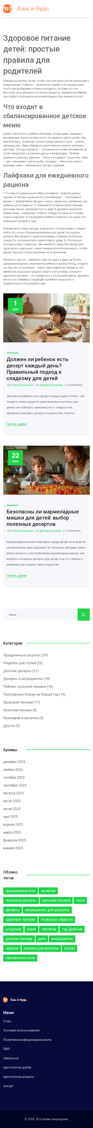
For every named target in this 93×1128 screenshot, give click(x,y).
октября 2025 (14, 777)
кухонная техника (56, 900)
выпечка (48, 891)
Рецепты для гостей (23, 663)
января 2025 (13, 848)
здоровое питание (20, 919)
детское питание (19, 939)
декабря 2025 (14, 762)
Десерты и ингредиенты (26, 679)
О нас (7, 1021)
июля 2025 (12, 801)
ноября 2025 (13, 770)
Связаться (11, 1058)
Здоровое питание (51, 385)
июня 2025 (12, 809)
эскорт (8, 1086)
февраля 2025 (14, 840)
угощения (13, 929)
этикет (69, 948)
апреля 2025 (13, 824)
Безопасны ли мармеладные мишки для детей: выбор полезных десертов (42, 518)
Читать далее (16, 424)
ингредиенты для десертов (47, 910)
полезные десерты (21, 900)
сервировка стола (20, 958)
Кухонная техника (20, 710)
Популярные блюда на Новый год (34, 694)
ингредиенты (62, 939)
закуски (12, 948)
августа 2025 (13, 793)
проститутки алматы (18, 1077)
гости (80, 900)
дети (42, 939)
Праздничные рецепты (25, 655)
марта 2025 (12, 832)
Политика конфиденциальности (27, 1039)
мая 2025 (10, 817)
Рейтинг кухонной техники (28, 687)
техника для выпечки (41, 948)
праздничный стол (20, 891)
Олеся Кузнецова (22, 385)
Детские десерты (50, 530)
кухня (31, 929)
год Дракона (72, 929)
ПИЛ (6, 1049)
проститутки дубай (17, 1067)
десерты (12, 910)
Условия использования (21, 1030)
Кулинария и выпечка (23, 718)
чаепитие (49, 929)
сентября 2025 (14, 785)
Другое (11, 726)
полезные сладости (57, 919)
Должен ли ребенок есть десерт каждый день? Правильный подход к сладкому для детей (37, 368)
